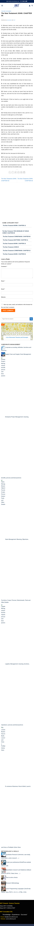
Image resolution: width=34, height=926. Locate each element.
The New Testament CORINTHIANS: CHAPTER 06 (16, 236)
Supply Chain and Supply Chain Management (18, 354)
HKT (14, 20)
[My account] (29, 5)
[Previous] (2, 331)
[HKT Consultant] (17, 5)
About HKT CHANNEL (6, 906)
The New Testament (6, 11)
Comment (4, 266)
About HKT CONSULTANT (7, 908)
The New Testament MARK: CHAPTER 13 (14, 225)
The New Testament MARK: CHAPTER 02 (14, 254)
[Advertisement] (17, 201)
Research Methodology (12, 883)
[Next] (32, 331)
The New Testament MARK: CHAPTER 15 (14, 243)
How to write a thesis (12, 877)
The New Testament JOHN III (11, 247)
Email (3, 289)
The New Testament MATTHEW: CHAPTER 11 (15, 240)
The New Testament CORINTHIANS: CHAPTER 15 (16, 250)
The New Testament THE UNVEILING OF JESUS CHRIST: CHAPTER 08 (15, 232)
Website (3, 297)
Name (3, 281)
